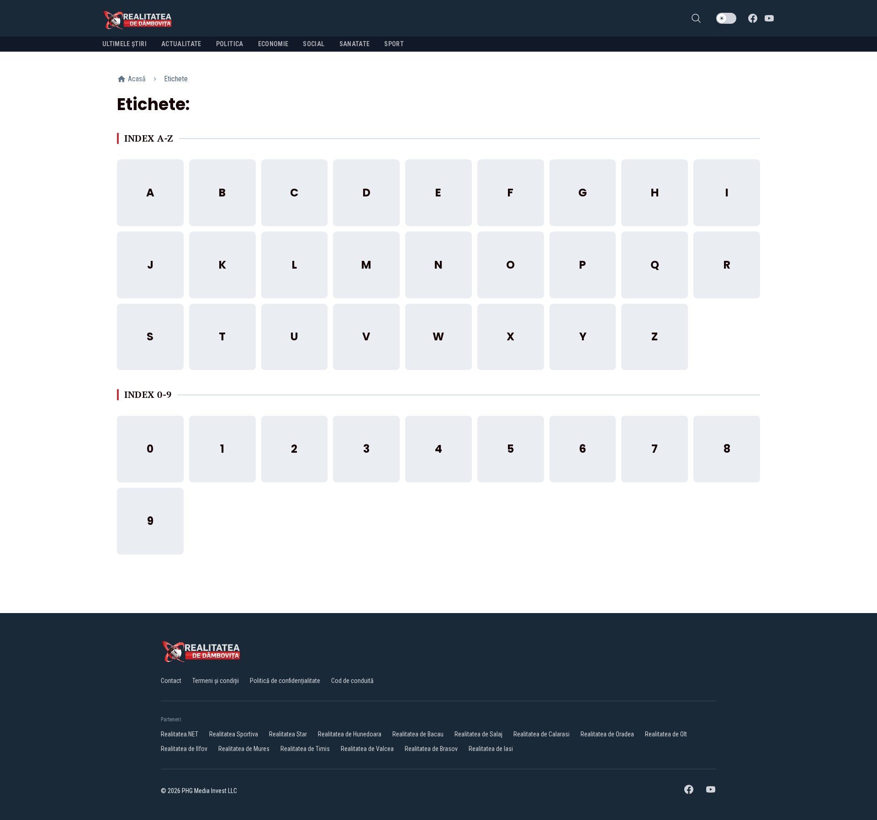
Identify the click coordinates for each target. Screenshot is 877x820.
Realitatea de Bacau (418, 734)
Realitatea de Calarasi (541, 734)
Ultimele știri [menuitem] (124, 44)
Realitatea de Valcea (367, 748)
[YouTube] (769, 18)
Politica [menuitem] (229, 44)
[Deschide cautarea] (696, 18)
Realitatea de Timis (305, 748)
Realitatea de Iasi (491, 748)
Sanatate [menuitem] (354, 44)
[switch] (726, 18)
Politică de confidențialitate (285, 680)
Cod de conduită (352, 680)
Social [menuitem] (313, 44)
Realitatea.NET (179, 734)
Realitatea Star (288, 734)
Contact (171, 680)
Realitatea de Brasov (431, 748)
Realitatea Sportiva (233, 734)
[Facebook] (752, 18)
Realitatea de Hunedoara (349, 734)
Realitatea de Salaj (478, 734)
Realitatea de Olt (666, 734)
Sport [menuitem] (394, 44)
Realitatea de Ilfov (184, 748)
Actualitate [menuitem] (181, 44)
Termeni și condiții (215, 680)
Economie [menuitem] (273, 44)
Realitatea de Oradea (607, 734)
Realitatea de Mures (243, 748)
